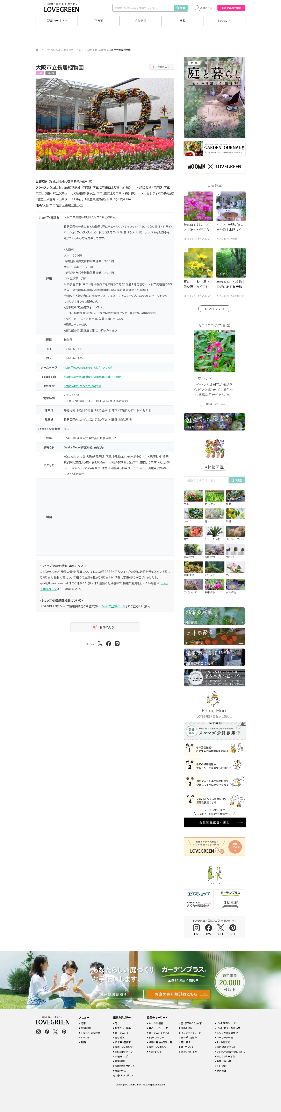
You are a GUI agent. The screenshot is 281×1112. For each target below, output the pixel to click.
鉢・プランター (188, 1047)
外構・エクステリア (124, 1075)
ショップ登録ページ (113, 606)
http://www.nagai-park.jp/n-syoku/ (88, 367)
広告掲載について (226, 1047)
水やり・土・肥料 (189, 1051)
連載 (183, 21)
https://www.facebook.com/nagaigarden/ (92, 377)
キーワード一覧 (224, 1037)
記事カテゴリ (55, 21)
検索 (182, 7)
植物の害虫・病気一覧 (160, 1042)
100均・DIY (186, 1028)
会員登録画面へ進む (214, 822)
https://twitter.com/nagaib (82, 386)
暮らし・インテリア (158, 1028)
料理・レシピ (121, 1056)
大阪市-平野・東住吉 (95, 50)
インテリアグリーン (190, 1032)
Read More (212, 403)
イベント (85, 1037)
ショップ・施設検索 (51, 50)
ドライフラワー (156, 1037)
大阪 (78, 50)
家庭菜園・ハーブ (123, 1051)
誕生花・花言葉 (122, 1028)
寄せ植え (119, 1037)
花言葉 (98, 21)
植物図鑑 (141, 21)
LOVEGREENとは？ (226, 1023)
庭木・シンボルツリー (125, 1047)
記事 (83, 1023)
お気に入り (163, 67)
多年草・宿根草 (122, 1042)
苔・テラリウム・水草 (191, 1023)
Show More (212, 308)
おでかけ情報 (155, 1023)
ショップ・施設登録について (230, 1051)
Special (223, 20)
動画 (83, 1042)
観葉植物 (119, 1061)
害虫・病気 (120, 1070)
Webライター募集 (225, 1056)
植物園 (51, 73)
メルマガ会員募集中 (227, 1032)
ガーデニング (121, 1032)
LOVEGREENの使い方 (228, 1028)
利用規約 (221, 1066)
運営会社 (221, 1070)
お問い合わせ (223, 1061)
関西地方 (68, 50)
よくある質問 (223, 1042)
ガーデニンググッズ (158, 1032)
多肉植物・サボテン (124, 1066)
